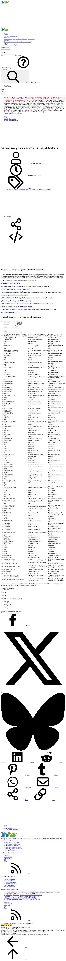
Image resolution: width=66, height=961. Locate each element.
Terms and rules (8, 857)
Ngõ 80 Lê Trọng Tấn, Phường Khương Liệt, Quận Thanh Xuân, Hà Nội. (23, 895)
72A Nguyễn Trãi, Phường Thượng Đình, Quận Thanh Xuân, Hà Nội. (22, 896)
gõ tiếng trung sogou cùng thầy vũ (27, 189)
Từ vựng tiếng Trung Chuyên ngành (13, 848)
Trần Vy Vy (39, 163)
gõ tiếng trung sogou (12, 189)
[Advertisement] (33, 15)
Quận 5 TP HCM (17, 598)
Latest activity (31, 39)
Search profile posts (26, 42)
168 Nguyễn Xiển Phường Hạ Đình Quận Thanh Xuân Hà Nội (20, 898)
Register (3, 93)
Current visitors (8, 42)
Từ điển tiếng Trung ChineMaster (12, 844)
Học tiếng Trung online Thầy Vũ (13, 113)
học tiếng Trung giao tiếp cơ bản (20, 97)
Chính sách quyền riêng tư (10, 44)
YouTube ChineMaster (9, 879)
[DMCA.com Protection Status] (6, 926)
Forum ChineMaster (9, 880)
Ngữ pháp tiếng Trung (9, 850)
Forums (6, 34)
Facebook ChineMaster (10, 882)
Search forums (13, 36)
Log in (2, 91)
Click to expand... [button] (5, 589)
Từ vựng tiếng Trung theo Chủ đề (12, 847)
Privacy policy (7, 858)
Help (5, 860)
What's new (7, 37)
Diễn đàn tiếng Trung (6, 927)
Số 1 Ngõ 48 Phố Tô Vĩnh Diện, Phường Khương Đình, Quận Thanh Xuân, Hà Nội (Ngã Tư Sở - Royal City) (32, 892)
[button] (23, 68)
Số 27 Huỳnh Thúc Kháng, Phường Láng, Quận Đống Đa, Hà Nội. (21, 893)
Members (6, 40)
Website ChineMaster (9, 886)
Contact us (6, 855)
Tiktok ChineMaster (9, 885)
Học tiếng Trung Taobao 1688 (11, 842)
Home (5, 33)
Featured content (8, 39)
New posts (6, 36)
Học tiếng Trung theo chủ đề (11, 845)
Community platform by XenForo (17, 923)
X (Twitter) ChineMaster (10, 883)
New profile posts (22, 39)
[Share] (16, 230)
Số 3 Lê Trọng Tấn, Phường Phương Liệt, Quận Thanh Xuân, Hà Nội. (22, 899)
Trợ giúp (6, 43)
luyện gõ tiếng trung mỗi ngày (43, 189)
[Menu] (1, 27)
